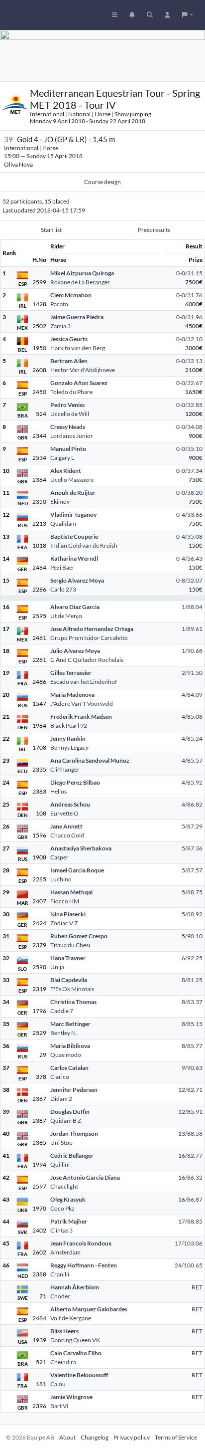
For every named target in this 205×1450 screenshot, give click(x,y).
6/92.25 (192, 958)
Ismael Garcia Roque (77, 870)
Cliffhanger (65, 769)
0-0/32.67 (189, 383)
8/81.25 (192, 980)
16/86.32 (190, 1177)
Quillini (60, 1164)
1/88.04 (192, 607)
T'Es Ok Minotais (72, 989)
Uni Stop (61, 1142)
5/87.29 (192, 826)
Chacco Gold (67, 835)
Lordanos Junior (71, 435)
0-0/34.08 (189, 426)
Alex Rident (65, 470)
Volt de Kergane (70, 1318)
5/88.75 (192, 892)
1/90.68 (192, 650)
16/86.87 (190, 1199)
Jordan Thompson (74, 1133)
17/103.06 (189, 1243)
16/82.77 (190, 1155)
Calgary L (62, 457)
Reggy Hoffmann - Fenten (83, 1265)
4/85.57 (192, 760)
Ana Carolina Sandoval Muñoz (89, 760)
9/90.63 (192, 1067)
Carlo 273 (63, 589)
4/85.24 (192, 738)
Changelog (94, 1437)
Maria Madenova (72, 694)
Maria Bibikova (70, 1045)
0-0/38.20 (189, 492)
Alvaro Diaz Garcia (75, 607)
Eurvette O (64, 813)
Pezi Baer (62, 567)
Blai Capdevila (68, 980)
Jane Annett (66, 826)
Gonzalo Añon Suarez (78, 383)
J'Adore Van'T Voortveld (81, 703)
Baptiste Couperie (74, 536)
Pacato (59, 304)
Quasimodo (65, 1054)
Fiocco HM (64, 901)
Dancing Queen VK (75, 1340)
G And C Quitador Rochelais (86, 659)
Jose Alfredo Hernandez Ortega (91, 628)
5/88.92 (192, 914)
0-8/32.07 (189, 580)
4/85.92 (192, 782)
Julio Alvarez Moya (75, 650)
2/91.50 (192, 672)
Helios (58, 791)
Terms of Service (176, 1437)
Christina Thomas (73, 1002)
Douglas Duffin (70, 1111)
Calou (58, 1384)
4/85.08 (192, 716)
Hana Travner (68, 958)
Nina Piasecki (68, 914)
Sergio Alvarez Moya (77, 580)
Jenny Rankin (68, 738)
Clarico (59, 1076)
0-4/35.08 (189, 536)
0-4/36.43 (189, 558)
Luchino (61, 879)
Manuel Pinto (68, 448)
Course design (102, 182)
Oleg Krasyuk (68, 1199)
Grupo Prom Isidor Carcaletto (89, 637)
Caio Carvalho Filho (76, 1353)
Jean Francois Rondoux (80, 1243)
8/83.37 (192, 1002)
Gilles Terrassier (71, 672)
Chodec (60, 1296)
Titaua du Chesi (70, 945)
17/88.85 (190, 1221)
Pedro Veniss (67, 405)
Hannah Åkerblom (74, 1287)
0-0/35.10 (189, 448)
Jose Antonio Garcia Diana (85, 1177)
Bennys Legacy (69, 747)
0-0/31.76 (189, 295)
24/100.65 (189, 1265)
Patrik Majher (68, 1221)
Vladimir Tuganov (73, 514)
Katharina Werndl (74, 558)
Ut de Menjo (66, 616)
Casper (59, 857)
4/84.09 (192, 694)
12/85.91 (190, 1111)
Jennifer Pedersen (74, 1089)
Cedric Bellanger (72, 1155)
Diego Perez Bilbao (75, 782)
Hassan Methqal (71, 892)
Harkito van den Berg (77, 348)
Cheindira (63, 1362)
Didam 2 (61, 1098)
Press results (154, 229)
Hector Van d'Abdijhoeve (82, 370)
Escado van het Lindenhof (83, 681)
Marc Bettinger (70, 1024)
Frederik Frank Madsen (81, 716)
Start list (51, 229)
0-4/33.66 (189, 514)
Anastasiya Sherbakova (80, 848)
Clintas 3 (61, 1230)
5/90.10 (192, 936)
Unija (57, 967)
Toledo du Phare (71, 392)
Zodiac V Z (64, 923)
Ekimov (60, 501)
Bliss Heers (64, 1331)
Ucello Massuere (72, 479)
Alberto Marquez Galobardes (88, 1309)
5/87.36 (192, 848)
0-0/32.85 (189, 405)
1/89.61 (192, 628)
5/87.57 (192, 870)
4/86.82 (192, 804)
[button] (187, 14)
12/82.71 (190, 1089)
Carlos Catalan (69, 1067)
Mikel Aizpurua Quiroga (82, 273)
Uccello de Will (69, 413)
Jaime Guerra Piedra (76, 317)
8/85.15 (192, 1024)
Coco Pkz (62, 1208)
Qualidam (63, 523)
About (67, 1437)
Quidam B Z (65, 1120)
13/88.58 (190, 1133)
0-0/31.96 (189, 317)
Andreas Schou (70, 804)
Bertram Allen (69, 361)
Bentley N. (63, 1032)
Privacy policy (131, 1437)
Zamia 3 (60, 326)
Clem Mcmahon (71, 295)
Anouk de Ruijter (73, 492)
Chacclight (64, 1186)
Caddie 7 (61, 1011)
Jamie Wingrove (71, 1397)
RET (197, 1287)
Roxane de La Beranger (80, 282)
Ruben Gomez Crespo (78, 936)
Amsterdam (65, 1252)
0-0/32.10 (189, 339)
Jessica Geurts (69, 339)
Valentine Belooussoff (79, 1375)
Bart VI (59, 1406)
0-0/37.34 (189, 470)
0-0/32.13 (189, 361)
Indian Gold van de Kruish (83, 545)
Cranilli (59, 1274)
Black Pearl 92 (68, 725)
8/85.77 (192, 1045)
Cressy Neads (67, 426)
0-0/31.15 (189, 273)
